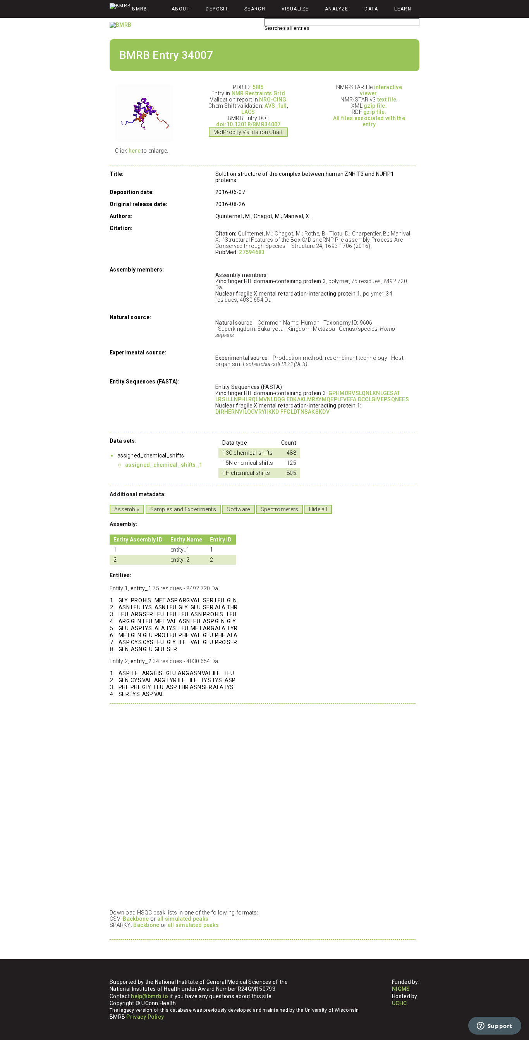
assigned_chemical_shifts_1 (163, 465)
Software (238, 509)
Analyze (337, 9)
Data (371, 9)
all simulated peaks (182, 919)
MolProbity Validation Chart (248, 132)
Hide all (318, 509)
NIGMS (401, 989)
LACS (248, 112)
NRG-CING (272, 99)
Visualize (295, 9)
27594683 (251, 252)
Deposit (217, 9)
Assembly (126, 509)
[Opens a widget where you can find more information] (494, 1026)
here (135, 151)
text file (387, 99)
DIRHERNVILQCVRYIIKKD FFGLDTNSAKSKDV (272, 412)
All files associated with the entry (369, 121)
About (181, 9)
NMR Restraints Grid (258, 93)
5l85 (258, 87)
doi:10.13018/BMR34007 (248, 124)
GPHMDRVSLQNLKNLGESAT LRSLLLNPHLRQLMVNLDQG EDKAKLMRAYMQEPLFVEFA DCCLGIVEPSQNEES (312, 396)
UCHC (399, 1003)
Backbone (136, 919)
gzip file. (375, 106)
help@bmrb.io (149, 996)
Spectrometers (280, 509)
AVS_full (275, 106)
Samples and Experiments (183, 509)
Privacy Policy (145, 1017)
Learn (402, 9)
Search (255, 9)
